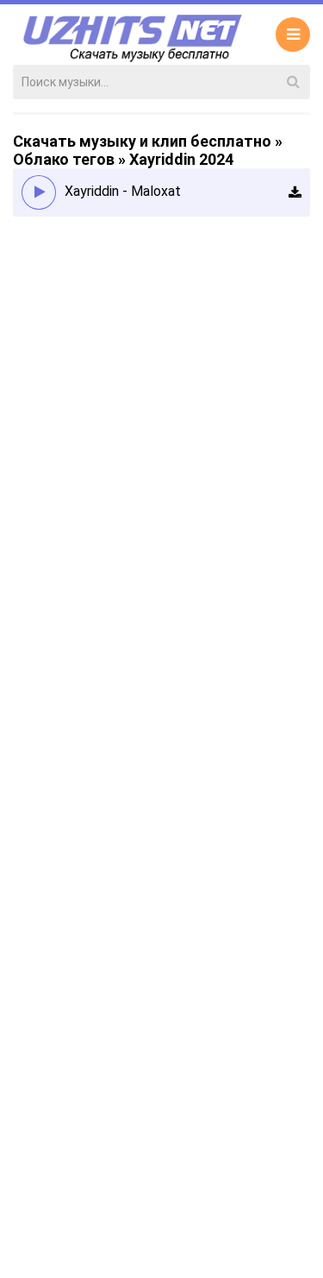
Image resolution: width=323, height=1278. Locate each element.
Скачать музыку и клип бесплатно (142, 141)
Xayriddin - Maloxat (124, 191)
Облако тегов (64, 159)
